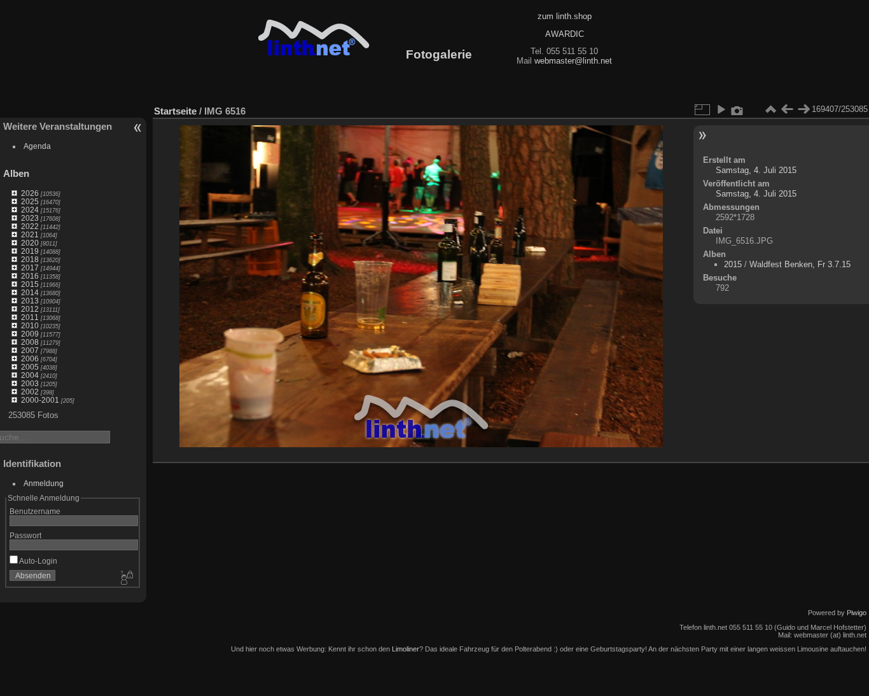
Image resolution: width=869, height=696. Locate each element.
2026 (30, 193)
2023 (30, 218)
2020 (30, 243)
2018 (30, 259)
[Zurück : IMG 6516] (787, 109)
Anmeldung (44, 483)
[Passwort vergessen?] (126, 578)
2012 (30, 309)
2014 (30, 292)
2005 (30, 367)
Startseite (175, 111)
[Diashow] (721, 109)
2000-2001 (40, 400)
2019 (30, 251)
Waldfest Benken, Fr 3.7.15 (800, 264)
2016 (30, 276)
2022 (30, 226)
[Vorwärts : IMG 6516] (803, 109)
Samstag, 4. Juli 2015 (756, 170)
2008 (30, 342)
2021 (30, 234)
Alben (16, 173)
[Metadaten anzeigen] (737, 109)
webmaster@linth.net (573, 61)
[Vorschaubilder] (770, 109)
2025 (30, 201)
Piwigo (856, 612)
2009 (30, 334)
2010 (30, 325)
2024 (30, 209)
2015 (30, 284)
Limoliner (405, 649)
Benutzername (35, 511)
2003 (30, 383)
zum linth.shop (565, 16)
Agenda (37, 146)
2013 (30, 300)
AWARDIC (564, 34)
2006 (30, 358)
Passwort (25, 535)
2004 (30, 375)
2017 (30, 267)
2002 (30, 391)
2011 (30, 317)
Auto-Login (37, 561)
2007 (30, 350)
